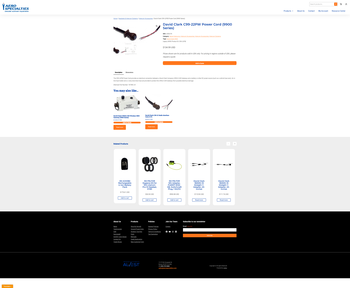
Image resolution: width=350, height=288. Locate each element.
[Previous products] (228, 144)
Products (287, 11)
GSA (114, 231)
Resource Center (338, 11)
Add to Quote (199, 63)
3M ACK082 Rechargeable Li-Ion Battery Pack (124, 184)
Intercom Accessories (146, 18)
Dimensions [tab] (129, 72)
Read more (119, 127)
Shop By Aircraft (136, 226)
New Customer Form (137, 242)
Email (187, 226)
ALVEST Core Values (120, 237)
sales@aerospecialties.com (168, 268)
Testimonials (117, 229)
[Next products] (235, 144)
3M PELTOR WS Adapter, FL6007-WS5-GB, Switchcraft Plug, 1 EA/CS (174, 185)
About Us (301, 11)
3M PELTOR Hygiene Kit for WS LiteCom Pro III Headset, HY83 (150, 185)
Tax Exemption (153, 234)
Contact (311, 11)
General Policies (153, 226)
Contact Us (117, 239)
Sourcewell (116, 234)
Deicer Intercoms (174, 36)
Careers (168, 226)
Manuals (133, 237)
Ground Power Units (137, 229)
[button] (156, 26)
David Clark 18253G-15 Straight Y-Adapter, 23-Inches (224, 185)
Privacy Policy (152, 229)
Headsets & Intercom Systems (128, 18)
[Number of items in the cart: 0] (341, 4)
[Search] (335, 4)
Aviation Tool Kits (136, 231)
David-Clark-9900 (172, 39)
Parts (132, 234)
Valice (225, 268)
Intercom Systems (215, 36)
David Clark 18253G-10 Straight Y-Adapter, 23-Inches (199, 185)
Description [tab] (118, 72)
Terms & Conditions (154, 231)
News (115, 226)
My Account (323, 11)
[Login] (346, 4)
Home (115, 18)
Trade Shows (117, 242)
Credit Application (136, 239)
